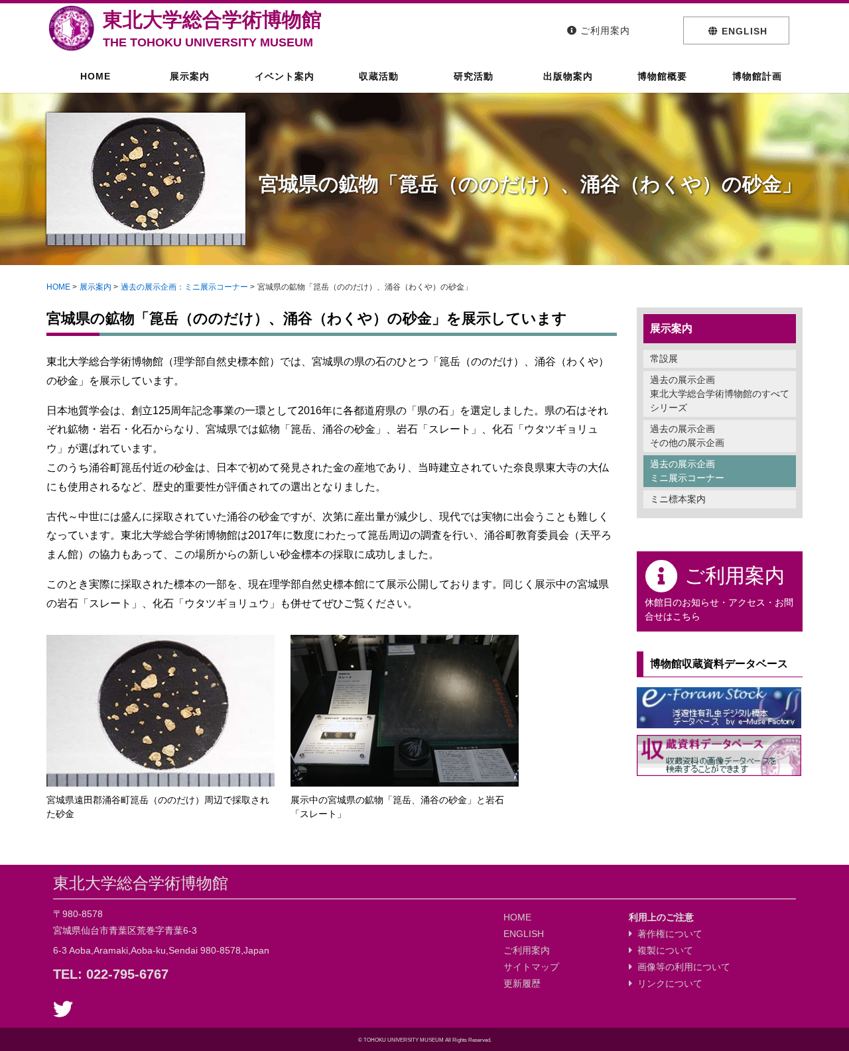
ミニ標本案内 (678, 499)
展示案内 (188, 76)
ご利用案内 (526, 950)
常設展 (664, 358)
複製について (662, 950)
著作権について (667, 933)
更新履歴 (522, 983)
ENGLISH (523, 933)
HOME (94, 76)
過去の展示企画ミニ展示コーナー (687, 471)
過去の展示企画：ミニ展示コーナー (184, 287)
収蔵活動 (377, 76)
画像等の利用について (681, 967)
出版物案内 (566, 76)
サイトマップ (531, 967)
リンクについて (667, 983)
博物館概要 (660, 76)
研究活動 (471, 76)
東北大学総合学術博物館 (212, 29)
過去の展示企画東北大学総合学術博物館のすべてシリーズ (719, 393)
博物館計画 (755, 76)
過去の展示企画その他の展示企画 (687, 435)
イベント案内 (282, 76)
